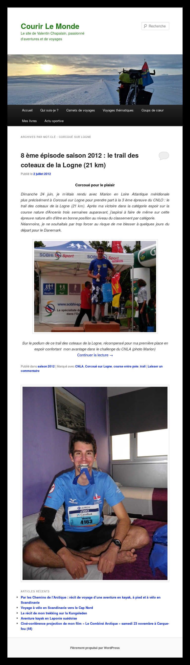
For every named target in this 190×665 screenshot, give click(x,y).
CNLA (79, 366)
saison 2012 (46, 366)
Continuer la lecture (95, 354)
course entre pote (126, 366)
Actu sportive (54, 120)
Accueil (27, 110)
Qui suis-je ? (49, 110)
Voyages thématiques (118, 110)
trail (142, 366)
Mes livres (29, 120)
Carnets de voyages (80, 110)
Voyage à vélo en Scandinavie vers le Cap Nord (57, 607)
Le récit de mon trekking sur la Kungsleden (54, 613)
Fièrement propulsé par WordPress (95, 647)
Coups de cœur (153, 110)
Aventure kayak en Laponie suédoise (49, 618)
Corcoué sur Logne (98, 366)
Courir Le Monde (50, 26)
